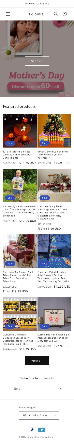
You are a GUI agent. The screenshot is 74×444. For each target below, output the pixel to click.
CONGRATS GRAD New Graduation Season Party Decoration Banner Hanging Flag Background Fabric (18, 339)
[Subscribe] (59, 388)
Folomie (30, 437)
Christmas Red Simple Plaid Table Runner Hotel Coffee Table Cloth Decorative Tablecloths (18, 276)
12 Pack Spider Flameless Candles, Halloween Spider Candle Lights (18, 154)
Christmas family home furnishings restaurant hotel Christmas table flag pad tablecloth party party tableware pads (52, 212)
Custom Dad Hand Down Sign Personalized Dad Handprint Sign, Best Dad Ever (53, 337)
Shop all (37, 61)
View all (37, 360)
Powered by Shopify (45, 437)
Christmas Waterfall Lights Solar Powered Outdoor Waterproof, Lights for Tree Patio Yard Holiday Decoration (53, 276)
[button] (8, 14)
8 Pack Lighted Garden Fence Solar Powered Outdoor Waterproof (53, 154)
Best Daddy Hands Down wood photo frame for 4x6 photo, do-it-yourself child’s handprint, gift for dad (19, 211)
